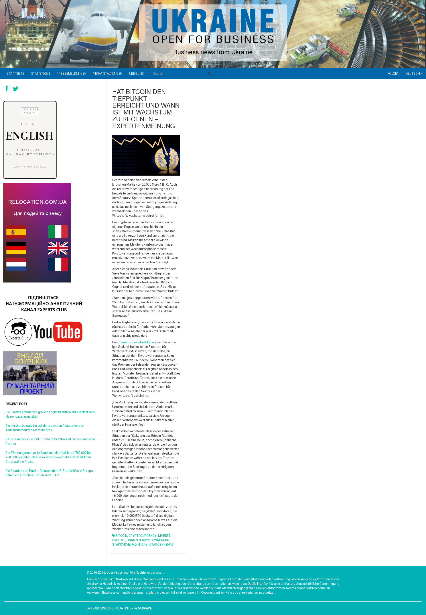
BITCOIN (121, 535)
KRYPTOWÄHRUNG (155, 540)
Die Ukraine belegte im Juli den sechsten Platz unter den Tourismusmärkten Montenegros (45, 428)
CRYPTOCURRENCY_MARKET (149, 535)
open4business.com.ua (105, 608)
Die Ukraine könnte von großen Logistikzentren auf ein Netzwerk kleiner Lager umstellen (50, 414)
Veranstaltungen (107, 73)
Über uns (136, 73)
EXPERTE (118, 540)
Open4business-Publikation (136, 342)
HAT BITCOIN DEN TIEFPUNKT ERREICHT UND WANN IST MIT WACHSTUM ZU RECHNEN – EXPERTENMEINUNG (145, 108)
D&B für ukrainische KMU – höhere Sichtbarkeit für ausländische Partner (50, 441)
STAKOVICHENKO (124, 544)
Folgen (393, 73)
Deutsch (413, 73)
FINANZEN (134, 540)
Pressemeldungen (72, 73)
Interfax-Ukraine (139, 608)
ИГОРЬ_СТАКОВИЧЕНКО (156, 544)
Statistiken (40, 73)
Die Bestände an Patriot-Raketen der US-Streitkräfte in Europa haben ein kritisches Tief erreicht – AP (49, 473)
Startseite (15, 73)
